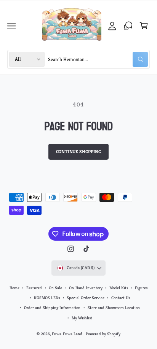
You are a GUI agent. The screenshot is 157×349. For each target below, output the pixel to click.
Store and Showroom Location (114, 307)
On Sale (55, 287)
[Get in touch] (128, 26)
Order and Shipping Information (52, 307)
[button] (12, 26)
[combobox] (98, 59)
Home (14, 287)
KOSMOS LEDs (47, 297)
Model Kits (118, 287)
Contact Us (120, 297)
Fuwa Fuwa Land (67, 333)
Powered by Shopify (103, 333)
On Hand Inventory (85, 287)
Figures (141, 287)
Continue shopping (78, 152)
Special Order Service (85, 297)
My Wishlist (82, 317)
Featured (34, 287)
